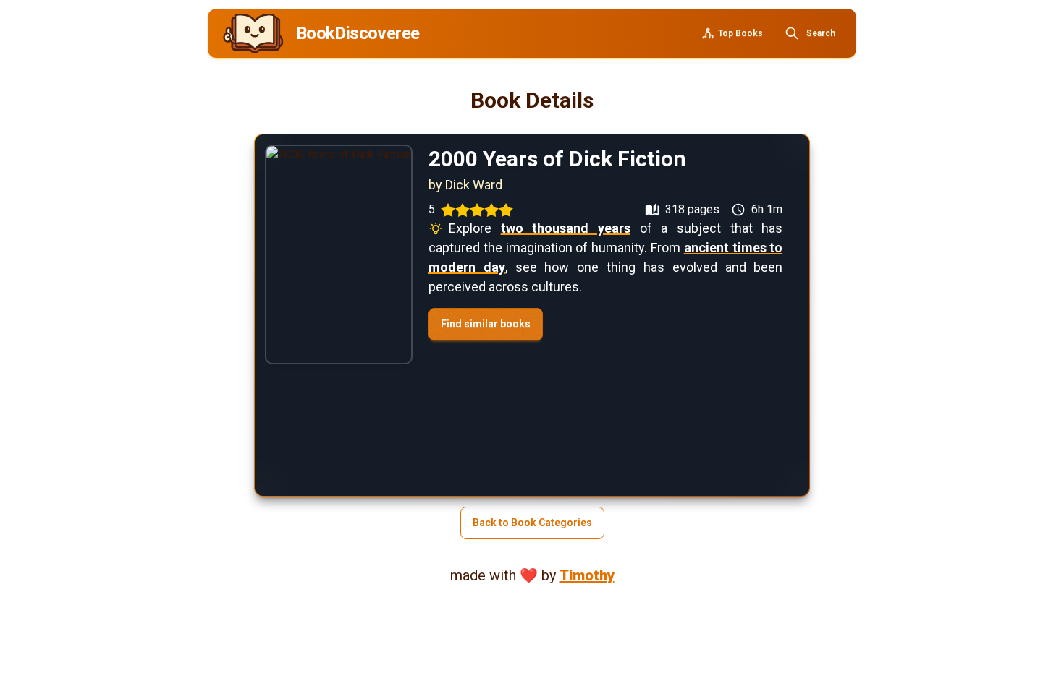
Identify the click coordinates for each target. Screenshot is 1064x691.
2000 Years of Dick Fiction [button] (557, 158)
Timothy (587, 575)
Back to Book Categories (532, 522)
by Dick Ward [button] (465, 184)
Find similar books (486, 324)
